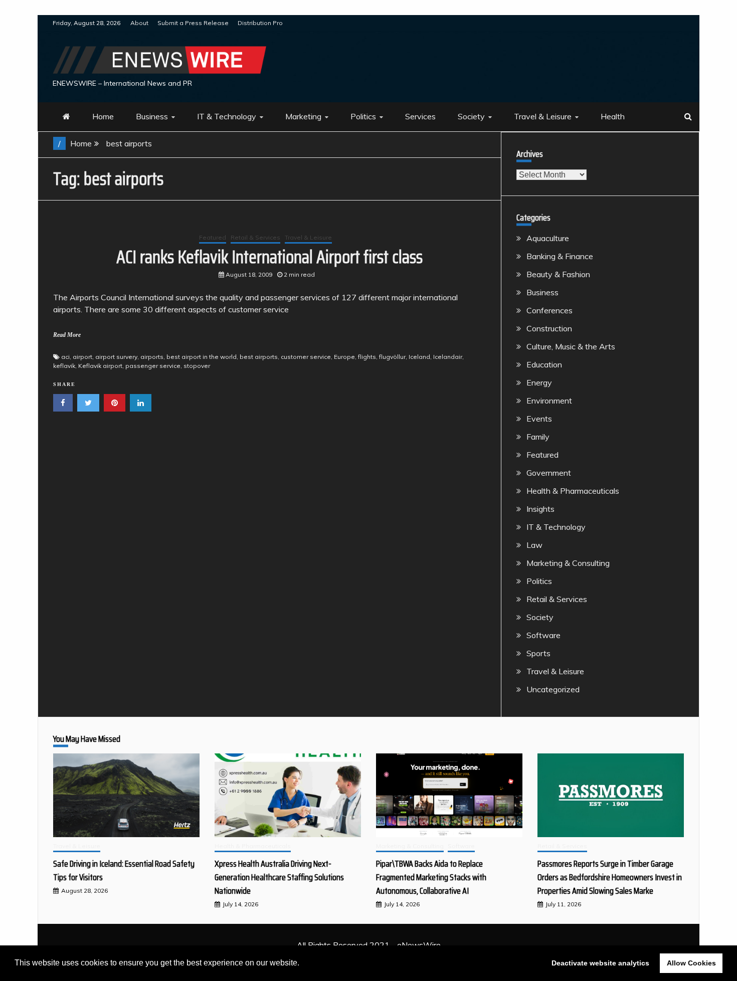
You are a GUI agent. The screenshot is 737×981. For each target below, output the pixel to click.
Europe (344, 356)
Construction (549, 328)
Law (534, 545)
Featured (212, 237)
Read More (67, 334)
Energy (539, 382)
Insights (540, 509)
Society (471, 116)
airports (151, 356)
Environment (549, 401)
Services (420, 116)
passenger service (152, 365)
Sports (538, 653)
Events (539, 419)
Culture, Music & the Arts (570, 346)
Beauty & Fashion (558, 274)
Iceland (419, 356)
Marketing (303, 116)
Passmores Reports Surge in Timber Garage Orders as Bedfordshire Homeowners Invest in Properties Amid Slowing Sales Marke (609, 877)
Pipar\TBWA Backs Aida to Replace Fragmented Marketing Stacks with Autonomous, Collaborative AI (431, 877)
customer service (306, 356)
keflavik (64, 365)
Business (152, 116)
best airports (259, 356)
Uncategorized (553, 689)
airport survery (116, 356)
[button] (302, 963)
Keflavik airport (100, 365)
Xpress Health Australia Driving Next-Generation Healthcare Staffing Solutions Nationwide (279, 877)
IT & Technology (226, 116)
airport (82, 356)
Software (543, 635)
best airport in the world (201, 356)
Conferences (549, 310)
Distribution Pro (260, 23)
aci (65, 356)
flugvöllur (392, 356)
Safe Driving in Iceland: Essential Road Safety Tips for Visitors (124, 870)
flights (367, 356)
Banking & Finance (559, 256)
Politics (363, 116)
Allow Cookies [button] (691, 963)
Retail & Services (255, 237)
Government (548, 473)
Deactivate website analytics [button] (600, 963)
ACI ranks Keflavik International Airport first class (269, 257)
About (139, 23)
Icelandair (447, 356)
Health (613, 116)
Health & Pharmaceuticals (572, 491)
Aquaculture (547, 238)
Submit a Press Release (193, 23)
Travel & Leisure (543, 116)
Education (544, 364)
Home (103, 116)
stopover (196, 365)
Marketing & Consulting (568, 563)
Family (537, 437)
